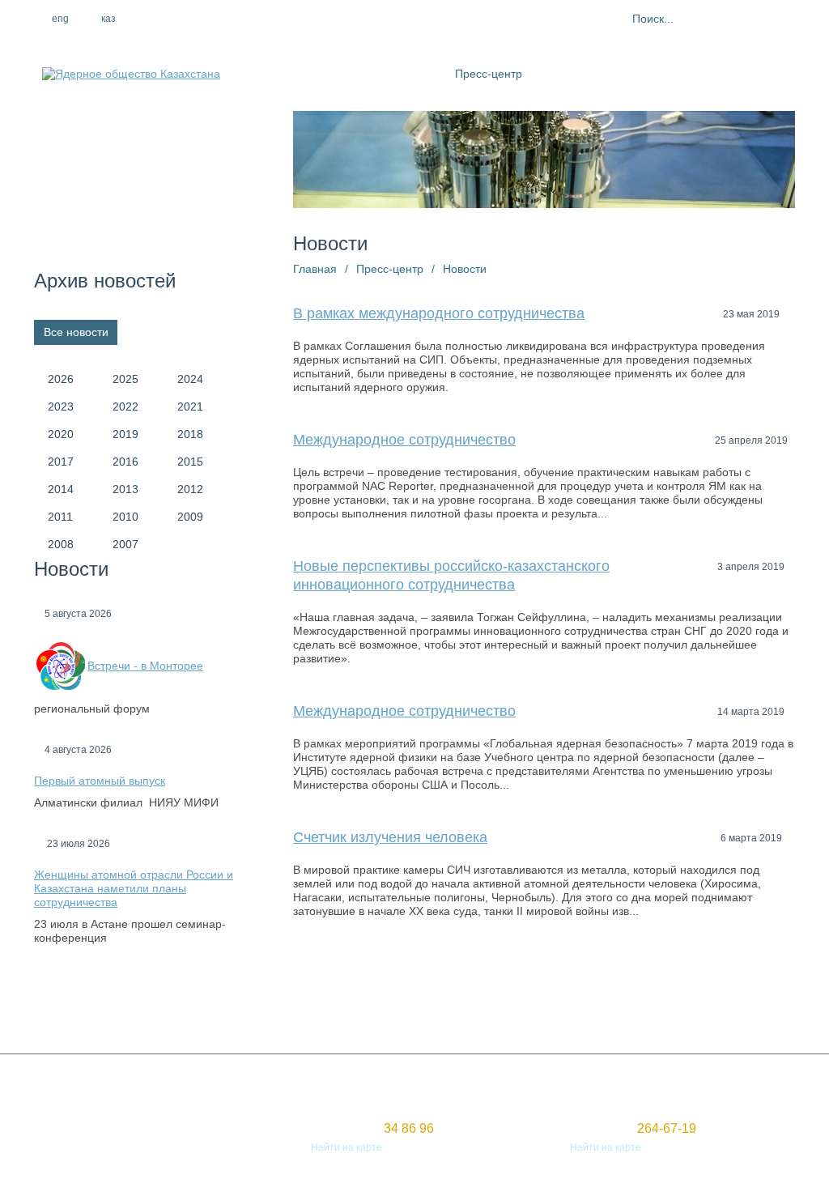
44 (711, 993)
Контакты (736, 73)
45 (740, 993)
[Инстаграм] (212, 18)
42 (653, 993)
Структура (412, 73)
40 (595, 993)
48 (332, 1014)
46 (769, 993)
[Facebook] (177, 18)
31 (332, 993)
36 (478, 993)
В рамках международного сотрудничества (439, 313)
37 (507, 993)
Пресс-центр (488, 73)
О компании (337, 73)
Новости (465, 268)
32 (361, 993)
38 (536, 993)
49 (361, 1014)
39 (565, 993)
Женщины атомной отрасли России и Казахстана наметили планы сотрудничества (133, 888)
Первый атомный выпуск (99, 780)
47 (303, 1014)
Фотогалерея (660, 73)
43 (682, 993)
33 (391, 993)
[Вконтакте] (247, 18)
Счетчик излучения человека (390, 837)
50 (391, 1014)
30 (303, 993)
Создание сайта (71, 1133)
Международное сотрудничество (404, 440)
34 (420, 993)
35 (449, 993)
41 (624, 993)
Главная (315, 268)
